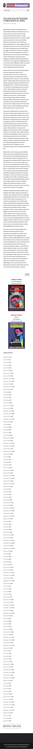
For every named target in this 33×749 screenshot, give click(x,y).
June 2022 (6, 491)
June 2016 (6, 686)
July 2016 (5, 683)
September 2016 (7, 677)
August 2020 (6, 551)
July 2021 (5, 521)
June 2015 (6, 718)
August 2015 (6, 712)
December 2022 (7, 475)
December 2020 (7, 540)
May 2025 (6, 397)
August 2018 (6, 615)
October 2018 (7, 610)
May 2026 (6, 365)
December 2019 (7, 572)
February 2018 (7, 632)
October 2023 (7, 448)
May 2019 (6, 591)
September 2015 (7, 710)
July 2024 (5, 424)
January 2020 (7, 570)
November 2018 (7, 607)
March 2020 (6, 564)
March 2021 (6, 532)
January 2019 (7, 602)
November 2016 (7, 672)
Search (27, 274)
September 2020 (7, 548)
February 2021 (7, 535)
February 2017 (7, 664)
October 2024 (7, 416)
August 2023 (6, 454)
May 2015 (6, 721)
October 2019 (7, 578)
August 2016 (6, 680)
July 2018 (5, 618)
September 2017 (7, 645)
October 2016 (7, 675)
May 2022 (6, 494)
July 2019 (5, 586)
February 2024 (7, 438)
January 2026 (7, 376)
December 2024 (7, 411)
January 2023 (7, 473)
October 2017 (7, 642)
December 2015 (7, 702)
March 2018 (6, 629)
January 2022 (7, 505)
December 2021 (7, 508)
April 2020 (6, 562)
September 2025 (7, 386)
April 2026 (6, 368)
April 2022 (6, 497)
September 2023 (7, 451)
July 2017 (5, 650)
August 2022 (6, 486)
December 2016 (7, 669)
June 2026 (6, 362)
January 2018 (7, 634)
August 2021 (6, 518)
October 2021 (7, 513)
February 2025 (7, 405)
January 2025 (7, 408)
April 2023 (6, 465)
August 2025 (6, 389)
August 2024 (6, 421)
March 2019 (6, 597)
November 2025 (7, 381)
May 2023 (6, 462)
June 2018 (6, 621)
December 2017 (7, 637)
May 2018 (6, 624)
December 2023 (7, 443)
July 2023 (5, 456)
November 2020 (7, 543)
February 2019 (7, 599)
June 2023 (6, 459)
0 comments (13, 23)
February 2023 (7, 470)
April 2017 (6, 659)
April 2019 (6, 594)
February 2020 (7, 567)
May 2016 (6, 688)
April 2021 (6, 529)
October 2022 (7, 481)
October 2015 (7, 707)
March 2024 (6, 435)
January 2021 (7, 537)
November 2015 (7, 704)
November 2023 (7, 446)
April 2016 (6, 691)
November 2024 (7, 413)
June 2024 (6, 427)
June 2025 (6, 394)
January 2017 (7, 667)
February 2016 (7, 696)
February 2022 (7, 502)
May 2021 (6, 527)
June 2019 (6, 588)
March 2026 (6, 370)
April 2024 (6, 432)
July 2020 (5, 553)
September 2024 (7, 419)
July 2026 (5, 359)
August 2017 (6, 648)
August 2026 (6, 357)
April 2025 (6, 400)
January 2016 (7, 699)
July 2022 (5, 489)
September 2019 (7, 580)
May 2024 (6, 429)
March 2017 (6, 661)
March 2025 (6, 403)
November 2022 (7, 478)
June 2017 (6, 653)
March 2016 (6, 694)
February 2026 (7, 373)
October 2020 (7, 545)
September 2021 (7, 516)
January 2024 (7, 440)
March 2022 (6, 500)
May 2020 (6, 559)
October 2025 (7, 384)
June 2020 (6, 556)
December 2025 (7, 378)
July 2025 (5, 392)
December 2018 (7, 605)
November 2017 (7, 640)
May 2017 (6, 656)
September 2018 (7, 613)
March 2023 (6, 467)
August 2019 (6, 583)
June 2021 (6, 524)
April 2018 (6, 626)
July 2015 (5, 715)
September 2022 (7, 483)
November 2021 (7, 510)
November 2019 (7, 575)
